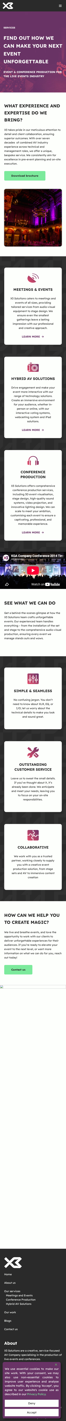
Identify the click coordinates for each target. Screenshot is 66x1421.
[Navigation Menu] (60, 6)
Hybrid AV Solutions (18, 1303)
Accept (31, 1412)
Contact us (11, 1329)
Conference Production (21, 1299)
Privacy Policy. (36, 1394)
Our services (12, 1291)
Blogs (7, 1320)
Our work (10, 1312)
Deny (31, 1403)
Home (8, 1274)
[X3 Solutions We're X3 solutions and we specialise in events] (8, 5)
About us (9, 1282)
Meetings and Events (19, 1295)
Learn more (31, 532)
